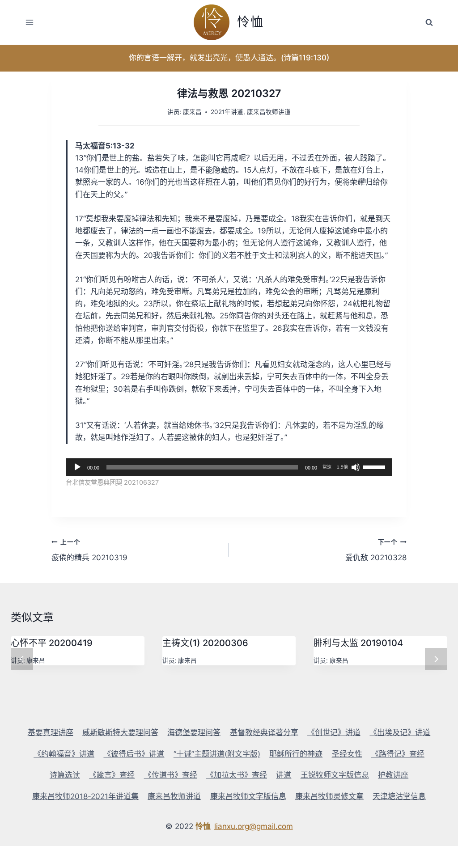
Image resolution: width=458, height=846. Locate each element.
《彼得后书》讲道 (133, 753)
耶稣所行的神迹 (295, 753)
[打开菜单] (29, 22)
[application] (229, 467)
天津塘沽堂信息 (399, 796)
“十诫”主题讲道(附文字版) (217, 753)
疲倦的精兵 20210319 (89, 550)
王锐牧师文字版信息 (335, 774)
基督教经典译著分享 (264, 732)
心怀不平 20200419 (52, 643)
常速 (326, 467)
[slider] (375, 466)
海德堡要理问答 (194, 732)
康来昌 (192, 111)
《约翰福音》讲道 (64, 753)
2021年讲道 (227, 111)
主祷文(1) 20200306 (205, 643)
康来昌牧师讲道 (269, 111)
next (436, 659)
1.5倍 (342, 467)
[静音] (355, 467)
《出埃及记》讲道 (399, 732)
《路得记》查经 (397, 753)
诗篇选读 (65, 774)
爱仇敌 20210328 (376, 550)
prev (22, 659)
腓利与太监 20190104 (358, 643)
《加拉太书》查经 (236, 774)
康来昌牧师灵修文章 (329, 796)
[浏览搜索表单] (429, 22)
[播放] (77, 467)
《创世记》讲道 (333, 732)
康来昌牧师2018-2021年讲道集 (85, 796)
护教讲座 (393, 774)
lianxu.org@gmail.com (253, 826)
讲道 (283, 774)
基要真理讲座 (50, 732)
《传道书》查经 (170, 774)
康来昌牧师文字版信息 (248, 796)
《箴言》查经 (112, 774)
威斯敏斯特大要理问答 (120, 732)
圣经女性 (347, 753)
